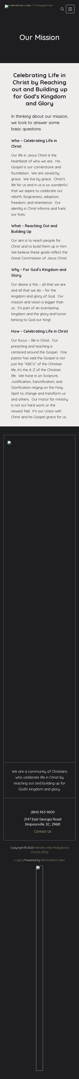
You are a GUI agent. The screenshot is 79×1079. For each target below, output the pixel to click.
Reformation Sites (53, 860)
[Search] (62, 9)
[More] (70, 9)
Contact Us (42, 831)
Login (18, 860)
